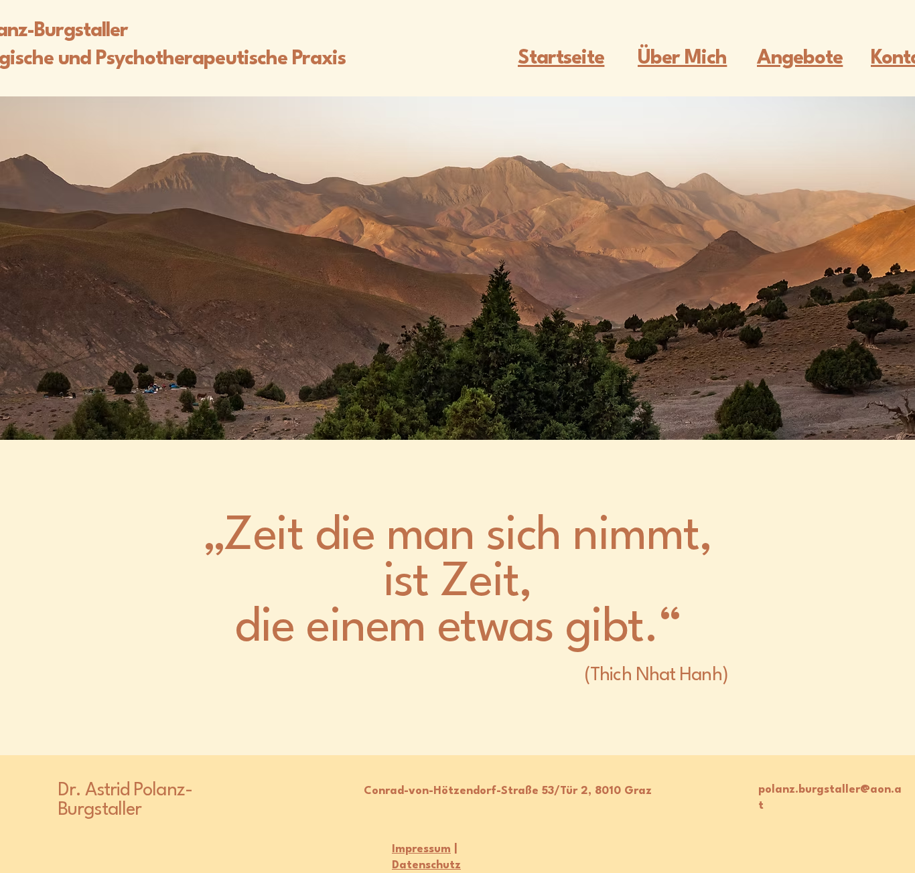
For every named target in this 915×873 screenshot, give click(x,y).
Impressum (421, 849)
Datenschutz (426, 865)
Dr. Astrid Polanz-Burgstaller (125, 800)
